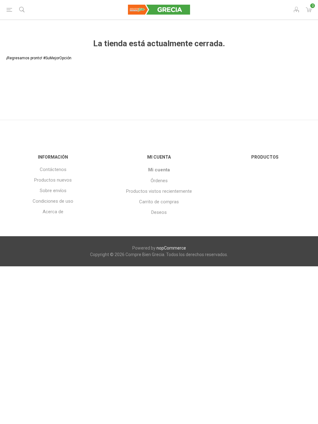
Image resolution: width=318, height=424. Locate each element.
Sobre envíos (53, 190)
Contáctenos (53, 169)
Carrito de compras (159, 202)
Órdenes (159, 180)
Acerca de (53, 211)
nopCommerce (171, 248)
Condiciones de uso (53, 201)
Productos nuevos (53, 180)
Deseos (159, 212)
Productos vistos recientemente (159, 191)
